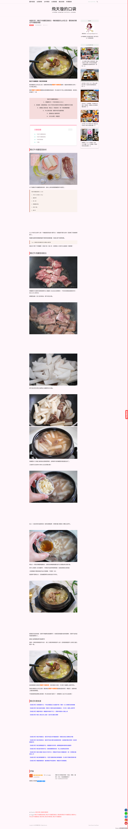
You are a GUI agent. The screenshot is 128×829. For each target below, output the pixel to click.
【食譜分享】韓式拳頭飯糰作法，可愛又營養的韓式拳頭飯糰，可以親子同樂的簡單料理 (52, 757)
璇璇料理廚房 (44, 812)
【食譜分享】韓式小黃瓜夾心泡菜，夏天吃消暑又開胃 (43, 714)
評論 (38, 142)
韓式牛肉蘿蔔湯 (57, 816)
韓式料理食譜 (48, 816)
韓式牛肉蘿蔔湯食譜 (40, 814)
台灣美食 (39, 1)
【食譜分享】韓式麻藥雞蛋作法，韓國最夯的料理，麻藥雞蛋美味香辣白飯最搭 (50, 745)
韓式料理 (31, 25)
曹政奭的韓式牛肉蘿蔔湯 (64, 814)
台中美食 (47, 1)
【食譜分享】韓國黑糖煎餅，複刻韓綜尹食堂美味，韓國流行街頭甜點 (48, 760)
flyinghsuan (38, 25)
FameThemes (96, 825)
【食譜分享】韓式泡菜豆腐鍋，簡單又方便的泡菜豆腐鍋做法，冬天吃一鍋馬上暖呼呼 (52, 708)
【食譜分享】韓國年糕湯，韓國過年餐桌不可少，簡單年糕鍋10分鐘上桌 (48, 711)
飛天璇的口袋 (64, 9)
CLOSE (70, 129)
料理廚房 (69, 1)
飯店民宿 (61, 1)
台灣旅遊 (54, 1)
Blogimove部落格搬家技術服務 (121, 828)
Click (126, 414)
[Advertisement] (53, 37)
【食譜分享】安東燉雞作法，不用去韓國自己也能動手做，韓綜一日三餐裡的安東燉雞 (52, 704)
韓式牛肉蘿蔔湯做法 (51, 814)
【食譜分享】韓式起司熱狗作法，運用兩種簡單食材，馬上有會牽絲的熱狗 (49, 748)
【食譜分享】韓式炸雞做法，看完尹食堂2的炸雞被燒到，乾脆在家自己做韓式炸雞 (51, 736)
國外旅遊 (32, 1)
